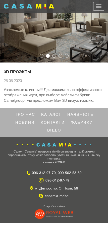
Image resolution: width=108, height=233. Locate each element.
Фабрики (82, 122)
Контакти (53, 122)
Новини (25, 122)
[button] (8, 31)
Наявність (80, 114)
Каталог (51, 114)
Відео (54, 130)
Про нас (25, 114)
